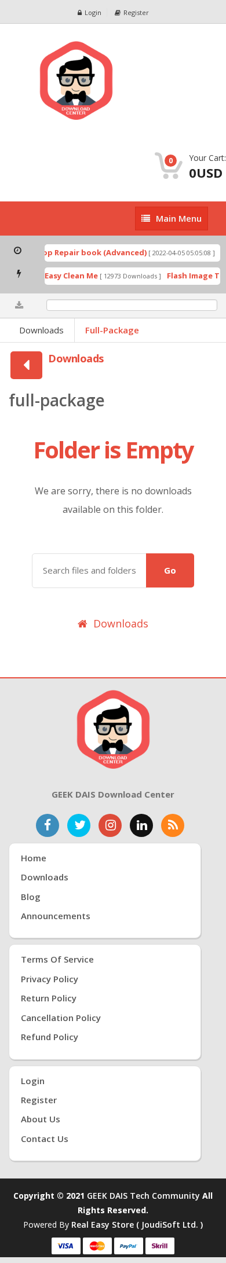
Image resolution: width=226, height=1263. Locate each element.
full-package (112, 330)
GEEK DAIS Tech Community (143, 1195)
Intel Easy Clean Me (57, 275)
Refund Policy (49, 1036)
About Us (40, 1119)
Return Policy (48, 998)
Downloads (41, 330)
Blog (31, 896)
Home (33, 858)
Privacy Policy (49, 979)
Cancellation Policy (61, 1017)
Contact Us (44, 1138)
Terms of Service (57, 959)
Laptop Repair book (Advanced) (82, 252)
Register (136, 12)
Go (170, 570)
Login (93, 12)
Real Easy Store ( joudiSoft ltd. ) (137, 1224)
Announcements (55, 915)
